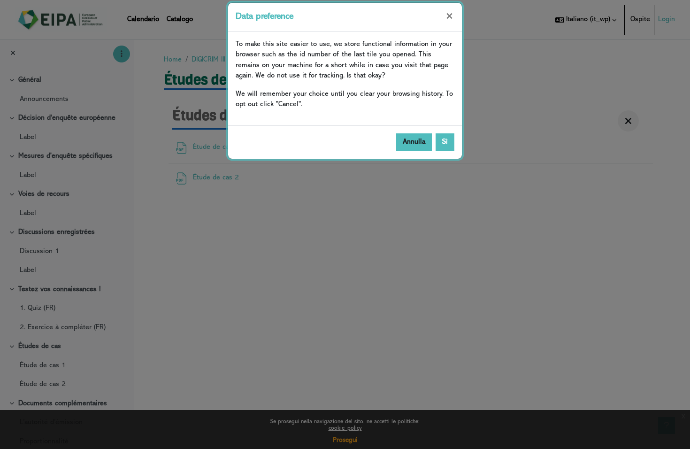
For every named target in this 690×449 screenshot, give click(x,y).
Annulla (414, 142)
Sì (445, 142)
